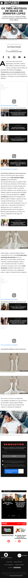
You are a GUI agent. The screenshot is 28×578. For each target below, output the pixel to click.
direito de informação (14, 462)
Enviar (14, 456)
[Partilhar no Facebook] (3, 57)
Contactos (10, 567)
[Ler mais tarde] (25, 57)
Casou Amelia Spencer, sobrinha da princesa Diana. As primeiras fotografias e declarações (18, 322)
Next (19, 516)
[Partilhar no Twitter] (9, 57)
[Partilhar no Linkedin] (14, 57)
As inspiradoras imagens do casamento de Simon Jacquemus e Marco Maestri (18, 223)
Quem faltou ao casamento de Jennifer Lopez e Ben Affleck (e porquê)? (18, 164)
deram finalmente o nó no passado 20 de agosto (13, 72)
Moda (14, 6)
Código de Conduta (19, 564)
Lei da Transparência (8, 564)
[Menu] (2, 3)
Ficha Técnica (9, 561)
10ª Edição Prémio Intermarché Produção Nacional (21, 537)
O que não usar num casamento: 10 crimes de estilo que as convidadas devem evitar (18, 113)
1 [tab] (12, 516)
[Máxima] (11, 2)
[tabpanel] (7, 499)
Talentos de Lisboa (7, 535)
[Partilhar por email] (19, 57)
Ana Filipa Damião (14, 47)
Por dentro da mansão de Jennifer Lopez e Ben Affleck (18, 128)
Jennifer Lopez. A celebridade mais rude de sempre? (18, 307)
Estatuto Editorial (18, 561)
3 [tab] (16, 516)
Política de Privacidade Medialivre (16, 575)
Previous (9, 516)
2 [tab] (14, 516)
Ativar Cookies (17, 567)
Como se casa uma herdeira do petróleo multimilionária (18, 139)
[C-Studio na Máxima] (7, 490)
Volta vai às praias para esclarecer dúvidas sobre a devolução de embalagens (20, 504)
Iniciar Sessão (23, 3)
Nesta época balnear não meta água (8, 503)
